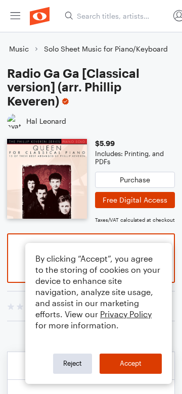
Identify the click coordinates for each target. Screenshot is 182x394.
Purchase (135, 179)
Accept (131, 363)
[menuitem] (15, 16)
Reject (72, 363)
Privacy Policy (126, 314)
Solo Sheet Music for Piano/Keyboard (106, 48)
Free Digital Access (135, 199)
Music (19, 48)
